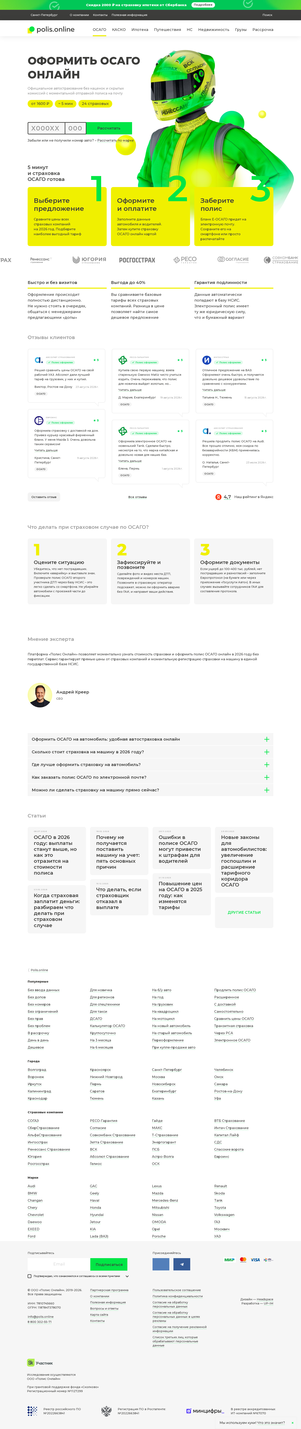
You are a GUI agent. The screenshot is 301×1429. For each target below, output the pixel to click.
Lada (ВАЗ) (99, 1236)
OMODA (159, 1222)
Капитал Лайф (226, 1135)
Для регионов (102, 997)
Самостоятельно (228, 1012)
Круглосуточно (103, 1033)
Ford (31, 1236)
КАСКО (119, 29)
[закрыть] (270, 4)
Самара (221, 1084)
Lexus (157, 1186)
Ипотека (139, 29)
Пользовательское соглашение (177, 1290)
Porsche (159, 1236)
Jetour (95, 1222)
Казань (158, 1098)
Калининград (39, 1091)
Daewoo (35, 1222)
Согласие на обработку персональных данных (170, 1304)
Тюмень (97, 1098)
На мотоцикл (163, 1019)
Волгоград (37, 1070)
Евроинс (51, 417)
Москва (158, 1077)
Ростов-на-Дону (228, 1091)
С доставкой (225, 1004)
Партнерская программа (109, 1290)
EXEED (33, 1229)
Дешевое (36, 1047)
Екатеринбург (164, 1091)
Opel (156, 1229)
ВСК (93, 1149)
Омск (218, 1077)
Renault (220, 1186)
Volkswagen (224, 1215)
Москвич (222, 1229)
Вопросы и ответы (104, 1308)
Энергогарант (164, 1142)
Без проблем (39, 1026)
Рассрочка (262, 29)
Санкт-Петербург (167, 1070)
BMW (32, 1193)
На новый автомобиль (171, 1026)
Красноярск (100, 1070)
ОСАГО (99, 29)
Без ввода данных (44, 990)
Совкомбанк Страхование (112, 1135)
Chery (32, 1208)
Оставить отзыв (44, 497)
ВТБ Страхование (229, 1121)
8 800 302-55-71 (40, 1322)
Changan (35, 1200)
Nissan (157, 1215)
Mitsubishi (160, 1208)
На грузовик (162, 1004)
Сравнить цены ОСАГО (234, 1019)
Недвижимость (213, 29)
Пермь (95, 1084)
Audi (31, 1186)
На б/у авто (161, 990)
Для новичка (101, 990)
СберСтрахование (43, 1128)
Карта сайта (99, 1315)
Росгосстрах (38, 1164)
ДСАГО (96, 1019)
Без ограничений (43, 1012)
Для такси (98, 1012)
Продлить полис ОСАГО (235, 990)
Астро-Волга (163, 1157)
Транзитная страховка (233, 1026)
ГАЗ (217, 1222)
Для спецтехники (105, 1004)
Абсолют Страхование (60, 357)
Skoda (219, 1193)
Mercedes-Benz (165, 1200)
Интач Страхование (231, 1128)
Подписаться (109, 1264)
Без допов (37, 997)
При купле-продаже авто (174, 1047)
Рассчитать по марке (115, 140)
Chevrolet (36, 1215)
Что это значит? (271, 1423)
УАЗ (217, 1236)
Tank (218, 1200)
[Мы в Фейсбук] (181, 1264)
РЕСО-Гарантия (139, 357)
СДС (218, 1142)
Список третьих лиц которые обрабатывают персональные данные (175, 1341)
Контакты (100, 15)
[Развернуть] (127, 1276)
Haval (94, 1200)
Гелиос (96, 1164)
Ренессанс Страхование (49, 1149)
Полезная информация (129, 15)
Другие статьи (244, 912)
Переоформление (168, 1040)
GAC (93, 1186)
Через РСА (223, 1033)
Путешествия (167, 29)
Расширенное (226, 997)
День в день (38, 1040)
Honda (95, 1208)
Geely (94, 1193)
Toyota (220, 1208)
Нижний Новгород (106, 1077)
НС (189, 29)
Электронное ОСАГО (232, 1040)
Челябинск (223, 1070)
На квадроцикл (165, 1012)
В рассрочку (38, 1033)
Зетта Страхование (106, 1142)
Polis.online (39, 970)
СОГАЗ (33, 1121)
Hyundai (97, 1215)
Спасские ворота (229, 1149)
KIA (93, 1229)
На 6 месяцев (101, 1047)
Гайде (157, 1121)
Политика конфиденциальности (178, 1296)
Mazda (157, 1193)
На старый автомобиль (172, 1033)
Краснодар (37, 1098)
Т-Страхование (165, 1135)
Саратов (97, 1091)
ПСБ (156, 1149)
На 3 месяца (100, 1040)
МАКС (157, 1128)
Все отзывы (137, 497)
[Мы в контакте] (161, 1264)
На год (158, 997)
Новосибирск (163, 1084)
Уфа (217, 1098)
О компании (79, 15)
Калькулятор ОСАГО (107, 1026)
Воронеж (36, 1077)
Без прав (35, 1019)
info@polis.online (41, 1317)
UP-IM (268, 1303)
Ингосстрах (221, 357)
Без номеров (39, 1004)
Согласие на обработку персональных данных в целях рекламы (176, 1317)
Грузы (241, 29)
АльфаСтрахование (45, 1135)
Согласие (98, 1128)
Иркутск (35, 1084)
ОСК (156, 1164)
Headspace (265, 1299)
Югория (35, 1157)
